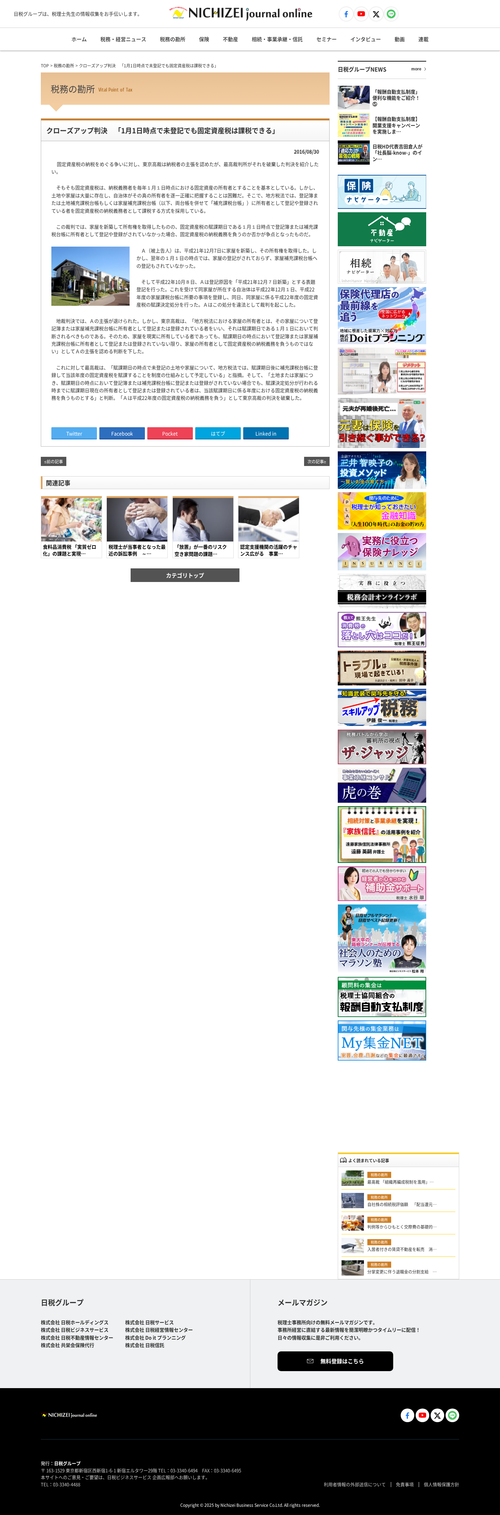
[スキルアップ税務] (382, 708)
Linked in (266, 433)
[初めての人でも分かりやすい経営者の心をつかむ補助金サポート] (382, 883)
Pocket (170, 433)
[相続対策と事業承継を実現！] (382, 834)
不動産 (230, 39)
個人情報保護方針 (441, 1484)
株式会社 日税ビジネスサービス (75, 1329)
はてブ (218, 433)
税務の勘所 (172, 39)
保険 (204, 39)
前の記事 (55, 461)
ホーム (79, 39)
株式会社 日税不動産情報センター (77, 1337)
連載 (423, 39)
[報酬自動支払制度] (382, 997)
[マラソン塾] (382, 938)
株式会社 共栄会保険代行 (67, 1345)
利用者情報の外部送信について (355, 1484)
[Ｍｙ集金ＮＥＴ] (382, 1040)
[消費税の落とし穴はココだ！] (382, 629)
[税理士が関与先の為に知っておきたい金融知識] (382, 511)
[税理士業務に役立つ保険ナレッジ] (382, 551)
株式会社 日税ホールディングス (75, 1322)
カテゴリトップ (185, 575)
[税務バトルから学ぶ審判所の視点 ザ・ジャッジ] (382, 747)
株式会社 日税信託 (144, 1345)
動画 (400, 39)
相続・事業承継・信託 (277, 39)
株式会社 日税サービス (149, 1322)
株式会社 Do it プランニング (155, 1337)
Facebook (122, 433)
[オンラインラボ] (382, 591)
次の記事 (315, 461)
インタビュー (365, 39)
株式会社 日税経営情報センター (159, 1329)
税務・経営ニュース (123, 39)
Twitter (74, 433)
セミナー (326, 39)
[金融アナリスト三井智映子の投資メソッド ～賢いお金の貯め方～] (382, 470)
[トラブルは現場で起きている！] (382, 668)
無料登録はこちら (342, 1361)
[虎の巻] (382, 785)
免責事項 (405, 1484)
